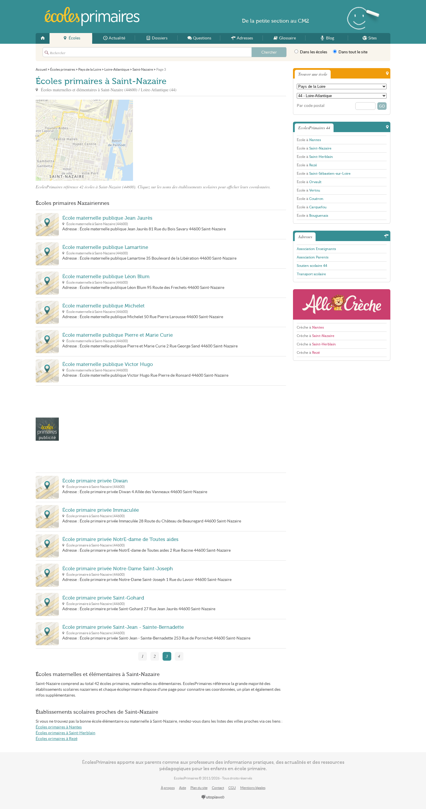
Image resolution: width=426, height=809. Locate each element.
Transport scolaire (311, 274)
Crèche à (310, 327)
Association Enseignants (316, 249)
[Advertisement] (185, 140)
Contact (218, 788)
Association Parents (312, 257)
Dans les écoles (313, 52)
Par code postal (311, 105)
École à (309, 140)
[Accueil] (43, 38)
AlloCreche (341, 304)
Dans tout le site (352, 52)
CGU (232, 788)
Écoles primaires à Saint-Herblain (65, 733)
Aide (182, 788)
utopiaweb (213, 797)
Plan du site (198, 788)
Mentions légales (252, 788)
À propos (168, 788)
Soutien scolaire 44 (312, 266)
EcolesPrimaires (92, 16)
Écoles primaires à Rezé (56, 739)
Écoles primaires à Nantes (59, 727)
